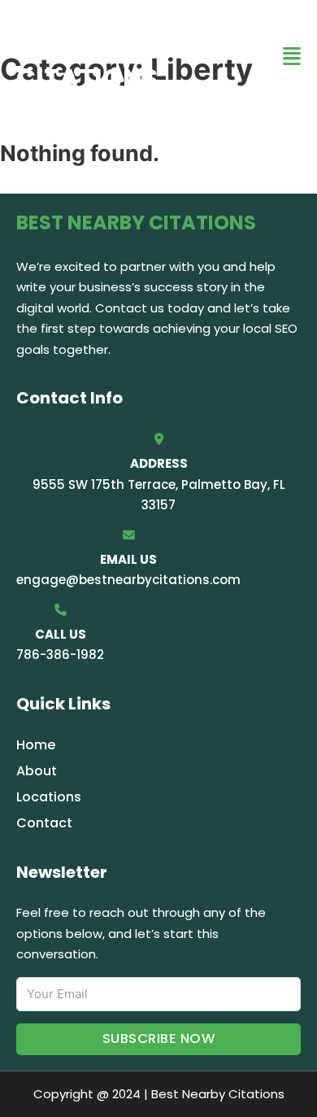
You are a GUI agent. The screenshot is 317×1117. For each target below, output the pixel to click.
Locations (48, 797)
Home (35, 744)
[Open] (292, 56)
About (36, 770)
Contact (44, 823)
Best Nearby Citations (103, 55)
